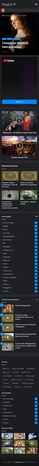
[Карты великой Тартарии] (19, 436)
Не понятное (29, 379)
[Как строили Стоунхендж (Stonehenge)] (31, 443)
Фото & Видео (16, 15)
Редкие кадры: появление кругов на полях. (9, 185)
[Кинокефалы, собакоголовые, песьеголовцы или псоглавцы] (19, 450)
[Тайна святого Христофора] (19, 443)
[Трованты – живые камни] (28, 195)
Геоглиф (15, 372)
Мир (4, 253)
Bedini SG (6, 368)
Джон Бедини (7, 376)
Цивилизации (9, 236)
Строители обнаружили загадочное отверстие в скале (10, 205)
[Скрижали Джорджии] (7, 436)
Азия (5, 264)
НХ (4, 243)
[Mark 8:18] (9, 4)
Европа (6, 260)
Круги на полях (16, 379)
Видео (24, 15)
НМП (5, 281)
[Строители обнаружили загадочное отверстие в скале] (10, 195)
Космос (5, 379)
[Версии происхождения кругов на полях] (8, 337)
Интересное (8, 250)
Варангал (6, 372)
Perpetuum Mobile (18, 368)
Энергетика (8, 274)
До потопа (7, 240)
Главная (6, 15)
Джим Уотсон (26, 372)
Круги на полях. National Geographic (28, 184)
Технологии (7, 270)
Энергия (18, 387)
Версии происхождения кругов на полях (25, 335)
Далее (19, 102)
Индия (5, 267)
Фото (5, 229)
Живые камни (30, 376)
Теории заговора (9, 277)
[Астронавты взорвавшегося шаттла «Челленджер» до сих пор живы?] (31, 436)
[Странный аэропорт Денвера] (7, 443)
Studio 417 (19, 462)
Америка (7, 257)
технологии (28, 387)
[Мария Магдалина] (8, 309)
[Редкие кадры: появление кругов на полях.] (10, 176)
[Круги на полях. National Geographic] (28, 176)
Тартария (15, 383)
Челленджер (7, 387)
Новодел (7, 247)
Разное (6, 284)
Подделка (7, 288)
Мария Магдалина (23, 305)
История (9, 38)
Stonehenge (30, 368)
